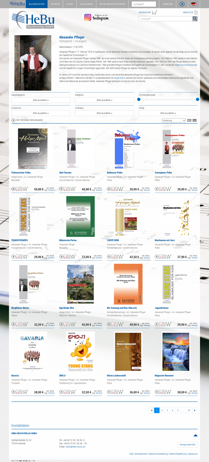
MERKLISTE (188, 12)
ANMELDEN (168, 4)
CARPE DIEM (113, 240)
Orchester (55, 4)
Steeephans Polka (163, 172)
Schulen (69, 4)
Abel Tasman (65, 172)
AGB (131, 453)
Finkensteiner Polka (21, 172)
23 (189, 410)
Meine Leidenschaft (116, 375)
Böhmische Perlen (68, 240)
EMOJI (62, 375)
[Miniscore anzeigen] (17, 189)
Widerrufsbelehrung (177, 453)
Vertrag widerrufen (187, 444)
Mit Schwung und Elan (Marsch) (122, 307)
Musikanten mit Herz (165, 240)
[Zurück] (151, 410)
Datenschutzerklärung (158, 453)
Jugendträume (162, 307)
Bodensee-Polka (114, 172)
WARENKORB (145, 12)
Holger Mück (119, 77)
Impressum (193, 453)
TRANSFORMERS (19, 240)
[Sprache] (194, 4)
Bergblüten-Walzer (20, 307)
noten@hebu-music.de (75, 446)
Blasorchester (36, 4)
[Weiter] (195, 410)
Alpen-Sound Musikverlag (186, 64)
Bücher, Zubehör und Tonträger (112, 4)
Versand (51, 190)
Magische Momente (164, 375)
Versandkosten (140, 453)
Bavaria (15, 375)
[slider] (138, 99)
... (183, 410)
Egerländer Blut (66, 307)
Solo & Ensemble (86, 4)
